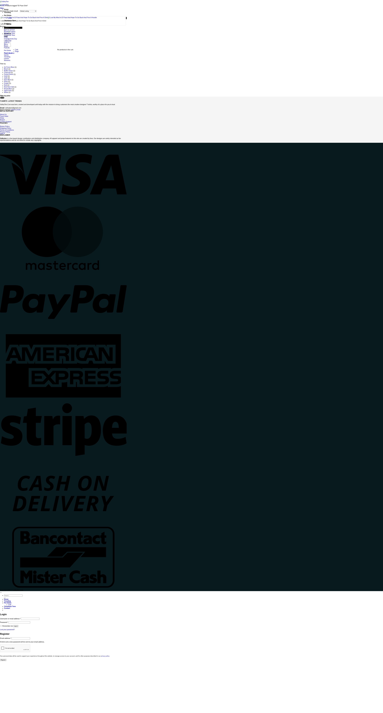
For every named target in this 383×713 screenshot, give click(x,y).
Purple (6, 83)
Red (5, 85)
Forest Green (8, 74)
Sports (6, 55)
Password (4, 622)
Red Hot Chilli (9, 87)
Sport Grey (8, 90)
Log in (16, 626)
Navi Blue (7, 80)
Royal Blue (8, 89)
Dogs (6, 37)
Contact (7, 608)
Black (6, 69)
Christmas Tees (9, 35)
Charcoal (7, 72)
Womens (7, 60)
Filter (2, 97)
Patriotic (7, 48)
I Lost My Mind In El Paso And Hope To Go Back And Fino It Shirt (23, 21)
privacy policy (105, 656)
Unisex (6, 58)
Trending (7, 57)
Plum (6, 81)
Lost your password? (7, 629)
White (6, 92)
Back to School (9, 30)
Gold (5, 76)
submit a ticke (16, 110)
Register (3, 660)
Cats (16, 49)
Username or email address (10, 619)
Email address (5, 638)
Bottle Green (8, 71)
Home (2, 5)
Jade (5, 78)
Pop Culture (8, 53)
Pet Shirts (7, 15)
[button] (2, 8)
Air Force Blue (9, 67)
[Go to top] (1, 592)
